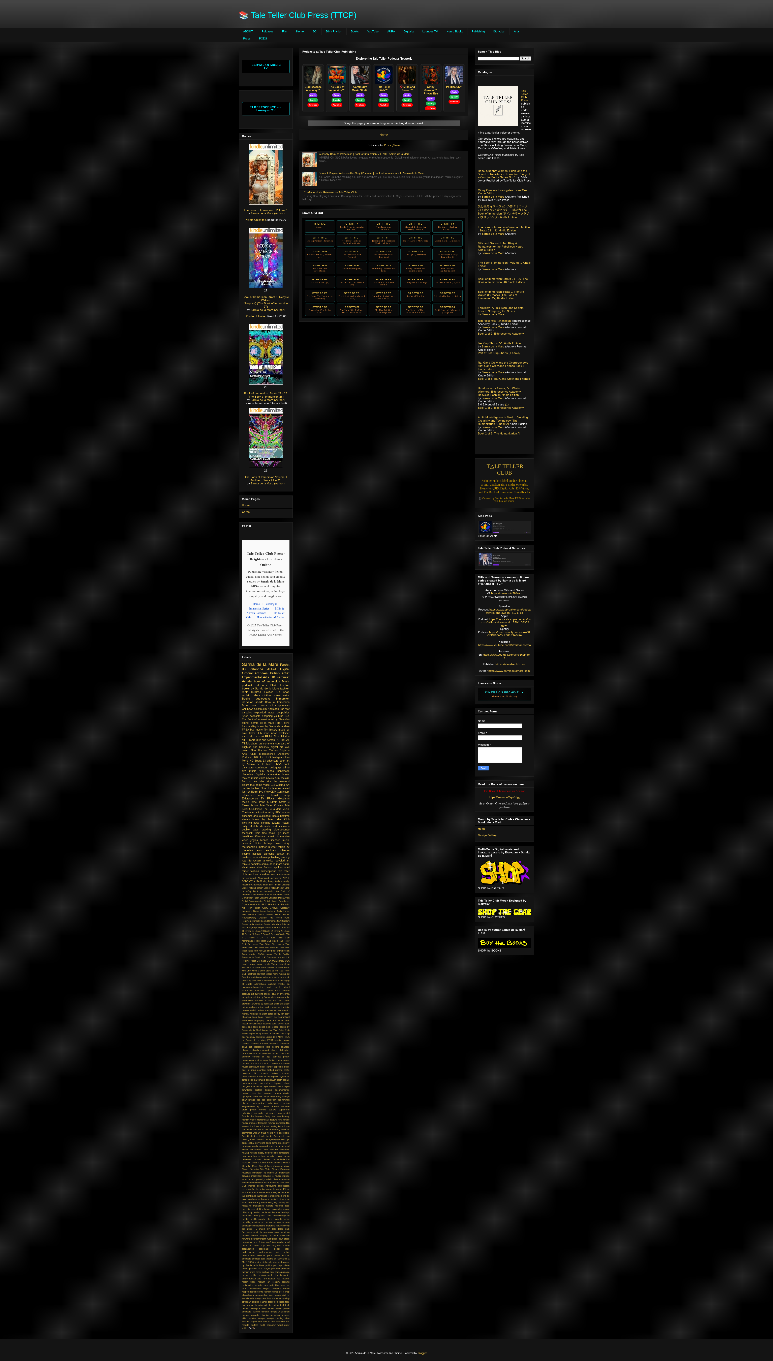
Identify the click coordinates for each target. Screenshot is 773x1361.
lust (287, 1202)
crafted (270, 1070)
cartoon (264, 1043)
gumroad (263, 1146)
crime (286, 767)
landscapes (283, 1192)
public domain (275, 1275)
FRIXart (250, 740)
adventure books (275, 980)
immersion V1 (259, 1172)
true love (253, 874)
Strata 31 (351, 309)
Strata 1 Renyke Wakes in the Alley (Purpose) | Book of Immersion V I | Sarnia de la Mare (371, 173)
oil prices (254, 1245)
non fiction (259, 1242)
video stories (249, 1318)
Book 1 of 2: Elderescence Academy (501, 407)
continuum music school (261, 1067)
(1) (507, 404)
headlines (247, 836)
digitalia (258, 1090)
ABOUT (248, 31)
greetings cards (250, 1146)
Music (285, 681)
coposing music (281, 1067)
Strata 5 (320, 239)
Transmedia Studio (251, 957)
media (256, 1212)
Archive (320, 225)
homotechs (284, 1153)
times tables (267, 1308)
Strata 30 (320, 309)
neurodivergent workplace (264, 1239)
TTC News (248, 937)
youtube (278, 716)
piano (269, 1255)
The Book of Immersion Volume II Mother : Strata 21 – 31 (266, 478)
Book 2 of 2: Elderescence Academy (501, 333)
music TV (252, 1229)
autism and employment (270, 1007)
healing (245, 1153)
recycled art (282, 860)
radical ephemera (279, 705)
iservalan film (248, 1189)
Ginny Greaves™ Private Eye (431, 90)
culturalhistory (249, 1076)
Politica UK (272, 691)
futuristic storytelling (267, 1139)
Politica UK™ (454, 86)
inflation (269, 1179)
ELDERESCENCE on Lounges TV (266, 109)
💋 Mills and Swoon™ (407, 88)
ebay (257, 695)
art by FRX (274, 812)
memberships (282, 1212)
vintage (261, 1318)
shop (286, 691)
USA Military (278, 961)
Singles (261, 927)
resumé (254, 1292)
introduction (283, 1186)
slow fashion (264, 867)
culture (260, 1076)
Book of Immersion (277, 702)
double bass (250, 829)
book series (259, 1027)
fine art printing (269, 1126)
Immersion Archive (504, 694)
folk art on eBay (272, 1129)
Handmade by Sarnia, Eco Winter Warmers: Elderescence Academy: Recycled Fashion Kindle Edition (500, 391)
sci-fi (281, 1292)
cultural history (280, 822)
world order (283, 1325)
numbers (281, 1242)
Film (284, 31)
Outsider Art (266, 917)
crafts (286, 1070)
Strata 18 (415, 268)
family (268, 1116)
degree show (281, 1083)
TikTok (246, 743)
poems (246, 853)
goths (274, 1143)
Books (355, 31)
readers (285, 1278)
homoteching (271, 1153)
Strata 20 (320, 281)
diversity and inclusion (275, 826)
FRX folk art (274, 904)
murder (272, 847)
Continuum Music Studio (360, 88)
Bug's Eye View (260, 791)
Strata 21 (352, 282)
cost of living (249, 1070)
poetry (263, 705)
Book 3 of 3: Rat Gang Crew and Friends (504, 378)
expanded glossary (264, 1113)
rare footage (269, 1278)
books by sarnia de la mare (265, 1033)
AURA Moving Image (263, 881)
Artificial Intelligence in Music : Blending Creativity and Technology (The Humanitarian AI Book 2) (503, 420)
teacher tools (266, 1302)
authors (253, 1007)
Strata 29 (447, 294)
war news (247, 709)
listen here (247, 1202)
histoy (261, 1153)
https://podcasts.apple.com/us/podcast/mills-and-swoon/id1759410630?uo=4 (505, 622)
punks (286, 1275)
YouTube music (281, 967)
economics (258, 1103)
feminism (262, 1123)
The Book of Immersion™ (337, 88)
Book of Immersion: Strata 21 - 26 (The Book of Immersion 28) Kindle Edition (503, 280)
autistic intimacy (258, 1010)
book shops (272, 1027)
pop (275, 1265)
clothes (267, 695)
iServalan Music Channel (254, 1162)
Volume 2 (246, 967)
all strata (247, 984)
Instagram (278, 757)
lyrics (245, 716)
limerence (284, 1199)
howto (279, 1156)
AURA (391, 31)
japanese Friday (281, 1189)
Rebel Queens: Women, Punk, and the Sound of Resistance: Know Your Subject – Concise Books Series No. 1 (504, 174)
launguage (262, 1196)
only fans (266, 1245)
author (245, 1007)
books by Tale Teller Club (270, 819)
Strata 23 (416, 281)
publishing (274, 857)
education (273, 1103)
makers (269, 1205)
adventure (268, 977)
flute (255, 1129)
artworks (246, 1003)
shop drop (257, 1295)
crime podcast (281, 1073)
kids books (259, 1192)
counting (261, 1070)
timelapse (255, 1308)
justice (245, 1192)
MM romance (249, 914)
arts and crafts (281, 1000)
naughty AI (265, 1235)
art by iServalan (280, 719)
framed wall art (252, 1133)
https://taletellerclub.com (510, 664)
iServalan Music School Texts (257, 1166)
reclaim (246, 695)
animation (261, 812)
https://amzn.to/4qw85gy (504, 797)
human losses (263, 1159)
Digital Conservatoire (252, 901)
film (266, 729)
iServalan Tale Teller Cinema (264, 1169)
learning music (275, 1196)
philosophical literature (253, 1255)
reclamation (247, 1285)
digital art (277, 747)
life (278, 1199)
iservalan (247, 702)
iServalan (499, 31)
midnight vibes (281, 1219)
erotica (262, 1109)
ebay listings (248, 1100)
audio (276, 1003)
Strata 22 (384, 282)
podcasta (246, 1258)
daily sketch (250, 826)
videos (266, 874)
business (246, 1037)
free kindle (247, 1136)
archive (285, 990)
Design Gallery (487, 835)
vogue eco (256, 1321)
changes (285, 1047)
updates (285, 1315)
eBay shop (269, 1096)
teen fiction (279, 1302)
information (284, 1179)
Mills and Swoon (265, 740)
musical (245, 1235)
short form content (272, 1295)
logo (276, 1202)
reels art (285, 1285)
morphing (270, 1225)
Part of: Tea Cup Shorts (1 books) (499, 353)
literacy (256, 1202)
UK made (261, 961)
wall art (266, 1321)
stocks (275, 1298)
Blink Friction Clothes (264, 750)
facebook (247, 833)
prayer (267, 1268)
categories (259, 1047)
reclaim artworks (263, 860)
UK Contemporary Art (273, 957)
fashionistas (263, 1119)
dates (244, 1080)
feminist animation (276, 1123)
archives (246, 994)
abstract (252, 974)
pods (263, 1258)
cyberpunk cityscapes (279, 1076)
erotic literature (281, 1106)
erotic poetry (249, 1109)
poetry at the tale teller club (268, 1262)
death (279, 1080)
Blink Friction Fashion (252, 888)
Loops (286, 911)
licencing (247, 843)
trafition (256, 1311)
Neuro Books (454, 31)
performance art (269, 1252)
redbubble (274, 1285)
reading (285, 857)
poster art (283, 853)
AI (277, 874)
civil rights (284, 1050)
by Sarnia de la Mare (491, 314)
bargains (247, 712)
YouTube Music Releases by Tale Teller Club (330, 192)
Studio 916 (284, 934)
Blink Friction (334, 31)
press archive (262, 1272)
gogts (268, 1143)
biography (259, 1020)
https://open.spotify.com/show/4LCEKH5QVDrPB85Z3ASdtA (509, 633)
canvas (245, 1043)
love (287, 747)
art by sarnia (283, 994)
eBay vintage (283, 1096)
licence (264, 840)
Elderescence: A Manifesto (495, 320)
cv (265, 1076)
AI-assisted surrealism (269, 878)
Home (300, 31)
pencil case (281, 1249)
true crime (256, 785)
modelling (246, 1222)
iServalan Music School (278, 1162)
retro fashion (264, 1292)
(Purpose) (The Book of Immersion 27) (266, 305)
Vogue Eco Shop (280, 964)
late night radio (249, 1196)
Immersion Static (250, 911)
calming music (282, 1040)
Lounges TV (430, 31)
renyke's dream (281, 1288)
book (286, 764)
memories (247, 1215)
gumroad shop (276, 1146)
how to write (268, 1156)
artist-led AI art (262, 1000)
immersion (282, 698)
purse (245, 1278)
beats (275, 816)
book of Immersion (267, 681)
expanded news (264, 712)
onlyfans (277, 1245)
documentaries (282, 1090)
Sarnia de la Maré (260, 664)
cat (250, 1047)
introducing (271, 1186)
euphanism (284, 1109)
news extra (281, 695)
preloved (275, 1268)
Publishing (478, 31)
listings (268, 843)
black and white (274, 1020)
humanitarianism (281, 1159)
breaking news (250, 822)
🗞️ (250, 1328)
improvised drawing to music (266, 1176)
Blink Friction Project (274, 888)
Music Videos (265, 914)
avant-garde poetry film (272, 1014)
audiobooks (263, 698)
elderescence (281, 829)
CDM (273, 791)
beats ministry (265, 1017)
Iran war (284, 709)
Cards (246, 511)
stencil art (266, 1298)
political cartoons (263, 853)
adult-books (256, 977)
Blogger (422, 1353)
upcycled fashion (260, 1315)
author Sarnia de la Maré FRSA (262, 722)
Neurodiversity (249, 917)
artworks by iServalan (262, 1003)
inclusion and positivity (253, 1179)
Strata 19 (447, 268)
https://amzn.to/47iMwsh (506, 593)
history (273, 729)
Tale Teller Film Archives (266, 947)
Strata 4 (447, 226)
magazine (246, 1205)
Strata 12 (383, 254)
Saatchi (285, 921)
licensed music (268, 1199)
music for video (281, 1232)
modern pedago (273, 1222)
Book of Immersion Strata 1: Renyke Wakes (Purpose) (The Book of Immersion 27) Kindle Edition (501, 295)
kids (251, 1192)
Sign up (253, 927)
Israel (254, 802)
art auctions (257, 994)
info (276, 1179)
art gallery (247, 997)
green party (284, 1143)
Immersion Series (259, 608)
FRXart (271, 798)
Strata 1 (352, 226)
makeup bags (282, 1205)
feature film (276, 1119)
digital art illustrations (273, 1086)
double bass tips (251, 1093)
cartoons (274, 1043)
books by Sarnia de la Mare (260, 688)
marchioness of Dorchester (256, 1209)
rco (278, 1278)
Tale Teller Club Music (267, 941)
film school (266, 771)
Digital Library (271, 901)
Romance (272, 921)
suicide (255, 1302)
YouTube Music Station (262, 967)
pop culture (283, 1265)
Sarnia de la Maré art (252, 924)
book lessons (264, 1023)
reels (245, 691)
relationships (255, 1288)
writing (245, 1328)
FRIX (264, 904)
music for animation (263, 1232)
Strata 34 (447, 309)
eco (258, 1100)
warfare (254, 1325)
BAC (250, 884)
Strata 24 (447, 281)
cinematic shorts (268, 1050)
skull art (285, 1295)
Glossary (284, 908)
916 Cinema (278, 785)
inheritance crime (250, 1182)
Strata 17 (384, 268)
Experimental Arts (255, 677)
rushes (275, 1292)
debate (286, 1080)
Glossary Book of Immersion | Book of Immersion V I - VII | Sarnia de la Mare (364, 153)
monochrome (258, 1225)
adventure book (276, 760)
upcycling (275, 1315)
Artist (517, 31)
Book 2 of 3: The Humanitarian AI (499, 433)
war (273, 874)
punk (277, 778)
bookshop (284, 1033)
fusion (253, 1139)
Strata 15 (319, 268)
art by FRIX (270, 994)
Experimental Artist (251, 904)
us (260, 874)
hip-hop (253, 1153)
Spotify (313, 100)
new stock (284, 1239)
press (252, 1272)
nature (254, 1235)
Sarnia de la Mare (493, 196)
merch (254, 705)
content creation (269, 1063)
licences (256, 1199)
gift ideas (283, 833)
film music (249, 771)
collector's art (254, 1053)
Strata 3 (415, 226)
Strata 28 (415, 294)
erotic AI (268, 1106)
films (257, 833)
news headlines (266, 850)
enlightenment (248, 1106)
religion (266, 1288)
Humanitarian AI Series (270, 617)
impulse (285, 1176)
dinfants (268, 1090)
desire (259, 1086)
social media (248, 1298)
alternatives (260, 984)
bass (254, 1017)
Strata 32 (383, 309)
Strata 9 (447, 239)
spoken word (281, 867)
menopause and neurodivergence (271, 1215)
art (260, 743)
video (266, 785)
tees (287, 1302)
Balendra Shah (260, 884)
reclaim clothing (281, 1282)
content (255, 1063)
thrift (282, 1305)
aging (286, 980)
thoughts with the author (267, 1305)
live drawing (267, 1202)
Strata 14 (447, 254)
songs (258, 1298)
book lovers (278, 1023)
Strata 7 (383, 240)
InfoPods (261, 685)
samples (256, 864)
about (254, 743)
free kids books (281, 1133)
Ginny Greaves (270, 908)
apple (270, 990)
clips (244, 1053)
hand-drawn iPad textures (264, 1149)
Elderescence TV (253, 798)
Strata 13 (415, 253)
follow (283, 1129)
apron (277, 990)
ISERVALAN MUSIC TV (266, 66)
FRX (268, 757)
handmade (283, 771)
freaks (270, 1133)
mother (262, 847)
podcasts (255, 716)
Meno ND (247, 760)
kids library (271, 1192)
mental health (249, 1219)
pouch (245, 1268)
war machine (278, 1321)
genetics (281, 1139)
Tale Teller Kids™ (383, 88)
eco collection (269, 1100)
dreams (268, 1093)
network (246, 1239)
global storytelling (256, 1143)
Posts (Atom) (392, 145)
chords (255, 1050)
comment (268, 743)
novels (270, 778)
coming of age (261, 1056)
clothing (265, 822)
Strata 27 (384, 296)
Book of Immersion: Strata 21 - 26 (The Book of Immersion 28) (265, 395)
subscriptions (268, 871)
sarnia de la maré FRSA (257, 736)
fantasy (285, 1116)
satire (286, 864)
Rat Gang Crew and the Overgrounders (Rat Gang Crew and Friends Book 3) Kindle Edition (503, 366)
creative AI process (255, 1073)
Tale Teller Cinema (271, 805)
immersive (272, 1172)
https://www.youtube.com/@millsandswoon (504, 646)
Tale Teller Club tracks (271, 944)
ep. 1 (259, 1106)
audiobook (265, 816)
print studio (275, 1272)
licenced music (280, 840)
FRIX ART (259, 757)
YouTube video (249, 970)
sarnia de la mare (271, 864)
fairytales (259, 1116)
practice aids (255, 1268)
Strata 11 (352, 254)
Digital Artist (283, 898)
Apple (313, 95)
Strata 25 (320, 296)
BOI (314, 31)
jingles (254, 840)
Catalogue (271, 604)
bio (275, 1017)
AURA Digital (278, 669)
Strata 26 (352, 296)
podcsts (256, 1258)
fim (251, 1126)
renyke (246, 864)
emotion (285, 1103)
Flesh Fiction (253, 908)
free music (279, 1136)
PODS (263, 38)
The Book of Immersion (256, 719)
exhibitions (247, 1113)
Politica (278, 917)
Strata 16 (352, 267)
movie (279, 1225)
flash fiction (283, 1126)
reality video (248, 1282)
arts (255, 816)
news (267, 733)
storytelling (284, 1298)
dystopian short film (252, 1096)
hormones (247, 1156)
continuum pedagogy (268, 767)
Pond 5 (263, 802)
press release (260, 857)
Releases (267, 31)
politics (269, 1265)
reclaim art (264, 1282)
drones (277, 1093)
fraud (263, 1133)
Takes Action (250, 805)
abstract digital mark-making (271, 974)
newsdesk (247, 1242)
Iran (287, 757)
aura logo (284, 1003)
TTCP (260, 937)
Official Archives (255, 673)
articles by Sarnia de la (264, 997)
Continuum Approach (266, 709)
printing (262, 1275)
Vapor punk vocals (260, 964)
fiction (245, 705)
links (258, 843)
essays (272, 1109)
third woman (248, 1305)
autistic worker (274, 1010)
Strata (273, 802)
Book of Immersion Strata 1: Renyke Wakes (266, 298)
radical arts (255, 1278)
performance (248, 1252)
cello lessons (272, 1047)
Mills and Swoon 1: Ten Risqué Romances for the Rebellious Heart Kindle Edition (500, 246)
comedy (246, 1056)
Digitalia (409, 31)
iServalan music (265, 836)
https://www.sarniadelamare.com (509, 670)
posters (246, 857)
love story (282, 843)
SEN (279, 921)
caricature (247, 767)
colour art (284, 1053)
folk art (261, 1129)
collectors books (270, 1053)
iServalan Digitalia (253, 774)
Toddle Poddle (281, 954)
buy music (256, 729)
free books (269, 833)
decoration (265, 1083)
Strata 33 (415, 309)
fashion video (249, 1119)
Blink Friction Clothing (279, 884)
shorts (259, 702)
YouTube (373, 31)
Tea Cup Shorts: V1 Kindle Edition (499, 343)
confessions (248, 1060)
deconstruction (249, 1083)
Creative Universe (268, 898)
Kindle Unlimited (256, 219)
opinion (286, 1245)
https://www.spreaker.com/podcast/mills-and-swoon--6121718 (508, 611)
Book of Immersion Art (266, 891)
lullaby (282, 1202)
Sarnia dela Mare (272, 924)
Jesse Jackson (267, 911)
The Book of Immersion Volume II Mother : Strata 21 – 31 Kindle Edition (504, 229)
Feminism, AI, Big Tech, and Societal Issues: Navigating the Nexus (501, 309)
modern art (258, 1222)
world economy (268, 1325)
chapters (246, 1050)
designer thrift (248, 1086)
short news (248, 867)
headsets (284, 1149)
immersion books (278, 774)
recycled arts (261, 1285)
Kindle (279, 911)
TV (267, 937)
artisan (280, 997)
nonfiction (271, 1242)
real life (246, 860)
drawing (266, 829)
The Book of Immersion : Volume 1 (266, 210)
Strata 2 (383, 226)
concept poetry (281, 1056)
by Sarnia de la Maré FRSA (257, 1040)
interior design (256, 1186)
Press (246, 38)
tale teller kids (262, 781)
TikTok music (265, 954)
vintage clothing (275, 1318)
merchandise (249, 847)
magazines (258, 1205)
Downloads (284, 901)
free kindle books (263, 1136)
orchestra (284, 850)
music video (258, 778)
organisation (248, 1249)
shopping (267, 716)
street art (246, 1302)
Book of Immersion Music (277, 894)
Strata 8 (415, 239)
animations (260, 990)
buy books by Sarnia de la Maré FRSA (270, 1037)
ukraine (265, 1311)
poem (245, 750)
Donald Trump (279, 795)
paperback (264, 1249)
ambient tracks (276, 984)
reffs (244, 1288)
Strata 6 (351, 240)
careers (255, 1043)
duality (286, 1093)
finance (257, 1126)
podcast (247, 685)
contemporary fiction (265, 1060)
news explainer (280, 733)
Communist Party (250, 898)
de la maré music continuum (262, 1080)
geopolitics (283, 712)
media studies (268, 1212)
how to (256, 1156)
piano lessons (282, 1255)
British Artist (279, 673)
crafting (278, 1070)
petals (286, 1252)
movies (246, 778)
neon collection (281, 1235)
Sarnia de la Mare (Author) (268, 213)
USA (269, 961)
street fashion (250, 871)
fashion (284, 688)
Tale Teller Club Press (524, 95)
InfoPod (256, 691)
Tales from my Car (257, 950)
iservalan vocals (264, 1189)
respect (245, 1292)
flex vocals (247, 1129)
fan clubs (276, 1116)
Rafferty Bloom (259, 921)
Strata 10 (320, 254)
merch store (265, 1219)
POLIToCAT (282, 740)
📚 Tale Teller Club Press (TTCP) (298, 15)
